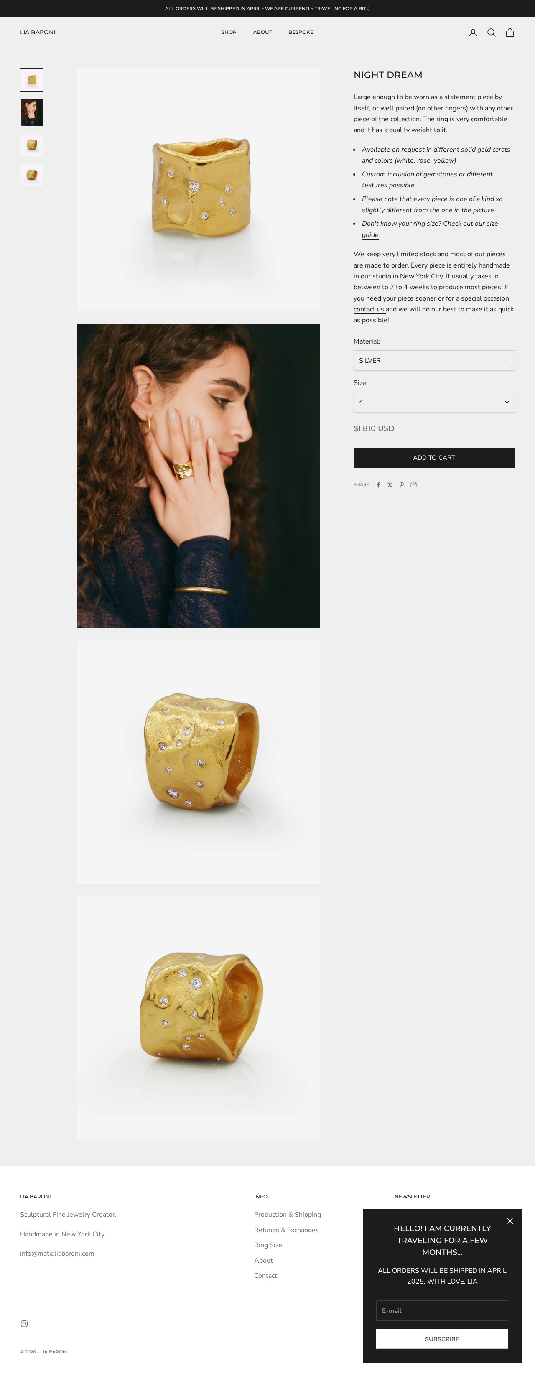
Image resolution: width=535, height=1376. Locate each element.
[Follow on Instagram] (24, 1324)
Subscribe (442, 1339)
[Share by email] (413, 485)
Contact (265, 1275)
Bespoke (300, 32)
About (262, 32)
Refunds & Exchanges (286, 1230)
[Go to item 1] (31, 80)
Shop (229, 32)
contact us (370, 309)
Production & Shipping (287, 1214)
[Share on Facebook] (378, 485)
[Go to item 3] (31, 145)
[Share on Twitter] (390, 485)
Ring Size (268, 1245)
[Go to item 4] (31, 175)
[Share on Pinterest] (401, 485)
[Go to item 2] (31, 112)
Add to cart (434, 458)
